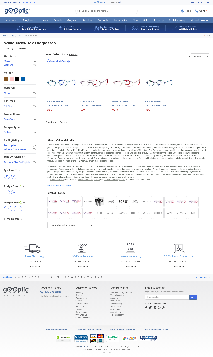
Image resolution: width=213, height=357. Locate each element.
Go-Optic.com (87, 347)
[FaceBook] (146, 307)
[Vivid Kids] (76, 201)
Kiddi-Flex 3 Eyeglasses (123, 105)
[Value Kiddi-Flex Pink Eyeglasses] (12, 78)
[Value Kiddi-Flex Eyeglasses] (19, 292)
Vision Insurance (117, 295)
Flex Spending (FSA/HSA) (121, 292)
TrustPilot (113, 338)
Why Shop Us (81, 314)
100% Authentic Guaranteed (123, 330)
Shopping (79, 306)
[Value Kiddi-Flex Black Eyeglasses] (17, 78)
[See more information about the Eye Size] (16, 170)
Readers (87, 20)
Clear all (73, 55)
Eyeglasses (10, 20)
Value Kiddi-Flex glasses (114, 180)
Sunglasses (29, 20)
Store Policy (115, 309)
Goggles (72, 20)
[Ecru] (123, 201)
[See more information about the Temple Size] (20, 203)
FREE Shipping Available (56, 330)
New (135, 20)
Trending (159, 20)
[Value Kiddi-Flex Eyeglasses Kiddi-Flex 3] (126, 82)
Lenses (44, 20)
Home (5, 35)
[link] (81, 338)
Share (208, 35)
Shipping (79, 292)
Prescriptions (81, 297)
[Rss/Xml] (163, 307)
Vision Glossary (117, 314)
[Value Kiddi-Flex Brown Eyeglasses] (6, 78)
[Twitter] (150, 307)
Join (193, 297)
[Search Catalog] (78, 11)
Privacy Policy (116, 303)
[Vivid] (87, 213)
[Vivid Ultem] (193, 201)
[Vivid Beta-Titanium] (52, 213)
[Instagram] (159, 307)
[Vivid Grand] (76, 213)
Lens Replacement (83, 317)
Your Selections (57, 54)
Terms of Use (115, 306)
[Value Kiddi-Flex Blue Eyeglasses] (23, 78)
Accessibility (115, 312)
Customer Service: (11, 2)
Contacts (102, 20)
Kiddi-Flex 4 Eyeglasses (156, 105)
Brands (58, 20)
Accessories (120, 20)
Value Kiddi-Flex (31, 35)
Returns (78, 295)
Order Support (81, 312)
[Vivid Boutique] (52, 201)
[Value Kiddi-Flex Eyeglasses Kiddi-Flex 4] (159, 82)
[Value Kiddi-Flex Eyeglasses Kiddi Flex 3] (94, 82)
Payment (79, 309)
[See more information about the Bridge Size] (20, 186)
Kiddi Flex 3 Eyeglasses (90, 105)
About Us (114, 297)
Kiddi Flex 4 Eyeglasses (58, 105)
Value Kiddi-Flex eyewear (89, 180)
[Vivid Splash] (64, 201)
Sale (145, 20)
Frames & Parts (81, 303)
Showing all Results (56, 122)
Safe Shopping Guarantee (156, 330)
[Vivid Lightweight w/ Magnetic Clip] (64, 213)
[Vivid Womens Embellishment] (169, 201)
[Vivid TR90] (158, 201)
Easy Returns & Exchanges (90, 330)
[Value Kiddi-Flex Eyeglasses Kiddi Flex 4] (61, 82)
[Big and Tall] (99, 201)
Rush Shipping (177, 20)
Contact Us (115, 300)
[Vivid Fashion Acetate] (181, 201)
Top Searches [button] (107, 353)
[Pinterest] (155, 307)
